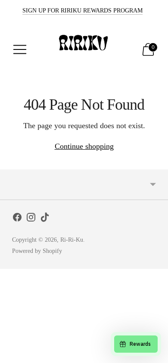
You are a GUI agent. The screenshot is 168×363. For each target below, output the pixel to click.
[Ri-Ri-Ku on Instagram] (31, 219)
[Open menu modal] (20, 49)
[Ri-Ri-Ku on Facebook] (17, 219)
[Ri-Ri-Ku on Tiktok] (45, 219)
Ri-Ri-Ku (71, 240)
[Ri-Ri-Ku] (84, 49)
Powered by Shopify (37, 251)
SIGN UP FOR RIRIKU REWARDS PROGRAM (82, 10)
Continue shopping (84, 146)
